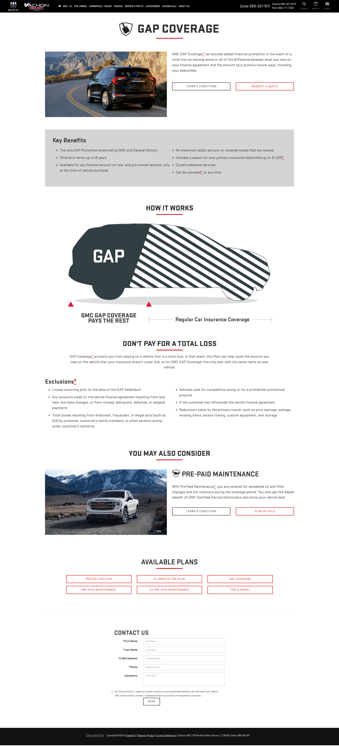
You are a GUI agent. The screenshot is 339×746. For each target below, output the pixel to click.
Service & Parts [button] (134, 6)
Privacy (150, 735)
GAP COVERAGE (240, 579)
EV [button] (71, 6)
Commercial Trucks (100, 6)
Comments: (131, 676)
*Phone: (133, 667)
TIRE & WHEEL (240, 590)
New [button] (65, 6)
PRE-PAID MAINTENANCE (98, 590)
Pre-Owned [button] (80, 6)
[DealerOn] (95, 735)
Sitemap (141, 735)
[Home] (59, 6)
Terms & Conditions (201, 86)
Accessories (152, 6)
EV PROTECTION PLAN (169, 579)
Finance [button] (118, 6)
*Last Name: (130, 650)
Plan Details (265, 511)
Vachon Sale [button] (169, 6)
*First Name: (130, 641)
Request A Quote (265, 86)
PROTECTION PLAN (99, 579)
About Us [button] (184, 6)
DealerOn (131, 735)
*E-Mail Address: (128, 658)
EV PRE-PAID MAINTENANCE (169, 590)
